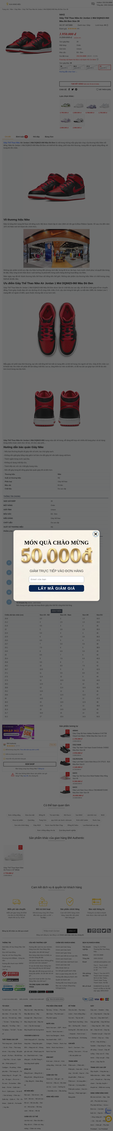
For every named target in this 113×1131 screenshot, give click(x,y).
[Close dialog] (95, 534)
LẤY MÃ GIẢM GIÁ (56, 588)
